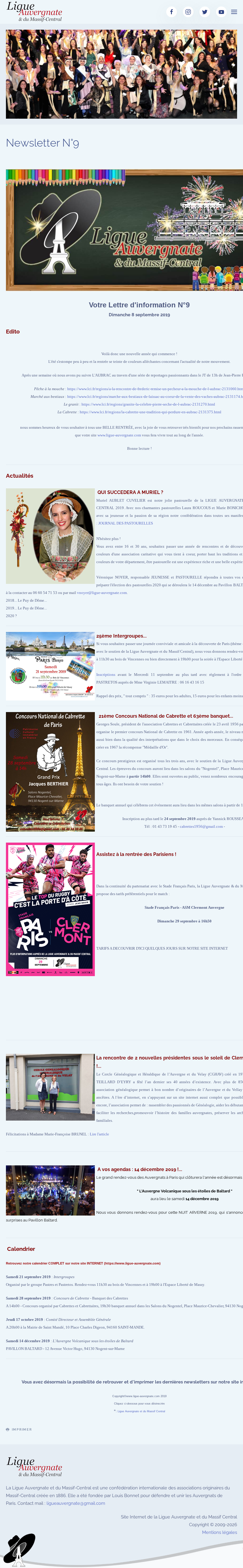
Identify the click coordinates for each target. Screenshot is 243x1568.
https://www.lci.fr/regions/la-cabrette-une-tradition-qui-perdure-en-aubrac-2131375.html (150, 412)
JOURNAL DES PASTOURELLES (125, 523)
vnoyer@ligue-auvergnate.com (102, 592)
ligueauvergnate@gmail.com (76, 1503)
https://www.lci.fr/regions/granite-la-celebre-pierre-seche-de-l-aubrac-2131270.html (148, 404)
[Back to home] (35, 12)
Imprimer (22, 1430)
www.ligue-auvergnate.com (119, 435)
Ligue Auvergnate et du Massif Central (141, 1411)
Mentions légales (219, 1532)
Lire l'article (99, 1134)
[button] (234, 12)
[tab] (77, 111)
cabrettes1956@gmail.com (201, 826)
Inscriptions (105, 674)
